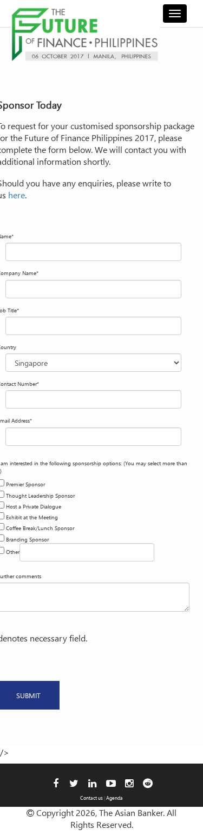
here (16, 194)
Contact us (91, 797)
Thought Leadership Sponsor (40, 495)
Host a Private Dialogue (33, 506)
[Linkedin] (92, 783)
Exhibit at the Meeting (32, 517)
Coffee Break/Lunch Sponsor (40, 528)
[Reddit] (148, 783)
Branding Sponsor (27, 539)
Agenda (114, 797)
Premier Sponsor (25, 484)
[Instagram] (129, 783)
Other (12, 552)
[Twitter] (73, 783)
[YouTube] (111, 783)
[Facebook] (55, 783)
